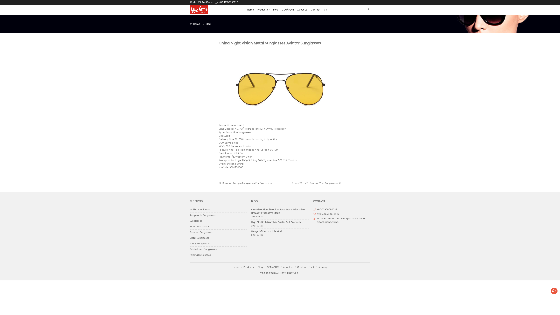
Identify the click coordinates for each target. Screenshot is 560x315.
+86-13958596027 (228, 2)
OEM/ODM (288, 9)
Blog (275, 9)
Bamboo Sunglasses (201, 232)
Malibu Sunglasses (200, 209)
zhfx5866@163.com (203, 2)
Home (250, 9)
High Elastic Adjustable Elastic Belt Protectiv (276, 222)
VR (325, 9)
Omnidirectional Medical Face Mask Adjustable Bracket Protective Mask (278, 211)
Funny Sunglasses (200, 243)
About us (302, 9)
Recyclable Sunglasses (203, 215)
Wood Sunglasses (199, 226)
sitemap (323, 267)
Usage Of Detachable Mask (267, 231)
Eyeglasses (196, 221)
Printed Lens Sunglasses (203, 249)
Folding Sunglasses (200, 255)
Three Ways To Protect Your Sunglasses (315, 183)
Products (262, 9)
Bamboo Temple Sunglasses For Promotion (247, 183)
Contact (315, 9)
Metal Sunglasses (199, 238)
